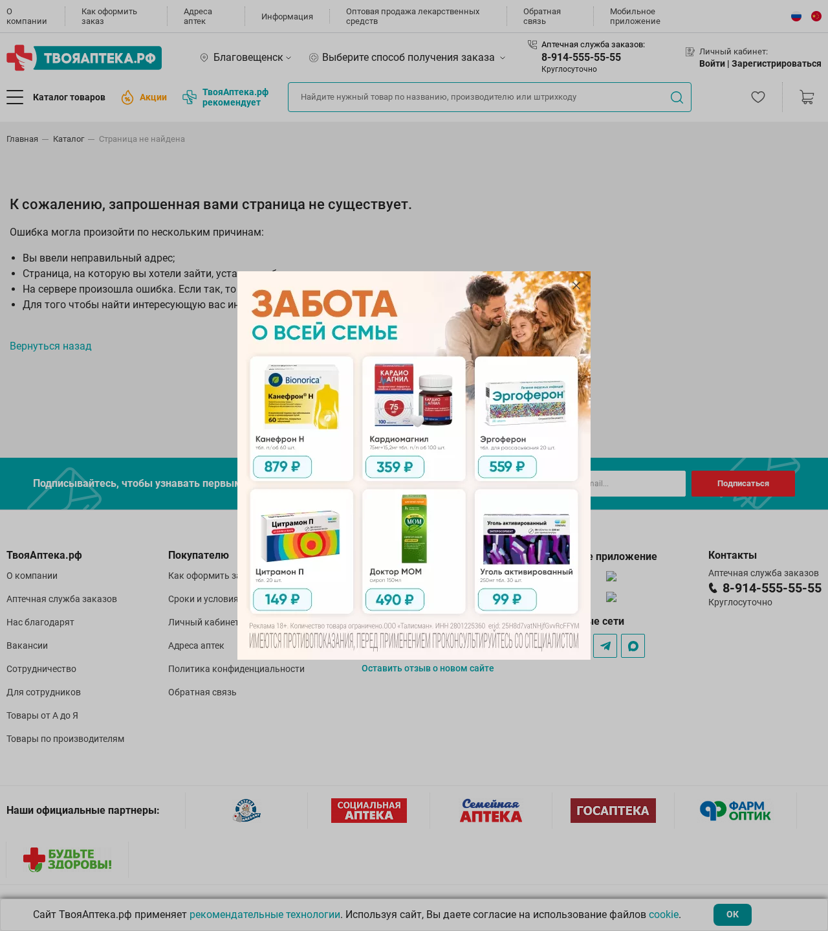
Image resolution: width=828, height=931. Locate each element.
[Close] (576, 285)
